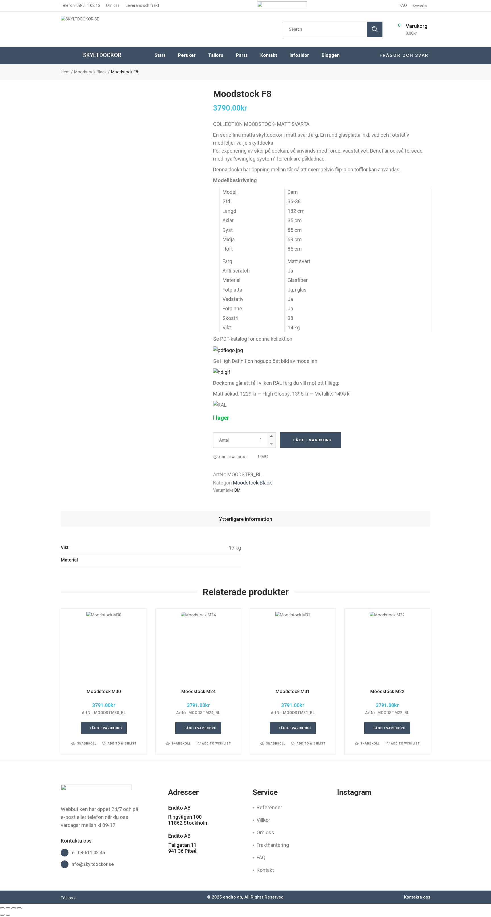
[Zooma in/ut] (2, 908)
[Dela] (13, 908)
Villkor (263, 820)
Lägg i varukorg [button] (106, 728)
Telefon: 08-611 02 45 (80, 5)
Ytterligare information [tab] (245, 519)
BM (237, 490)
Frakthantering (273, 845)
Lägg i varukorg (312, 440)
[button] (230, 457)
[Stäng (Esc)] (19, 908)
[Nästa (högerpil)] (8, 915)
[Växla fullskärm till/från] (8, 908)
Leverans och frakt (142, 5)
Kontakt (265, 870)
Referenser (269, 807)
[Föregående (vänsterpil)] (2, 915)
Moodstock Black (252, 483)
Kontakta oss (417, 897)
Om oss (112, 5)
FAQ (403, 5)
